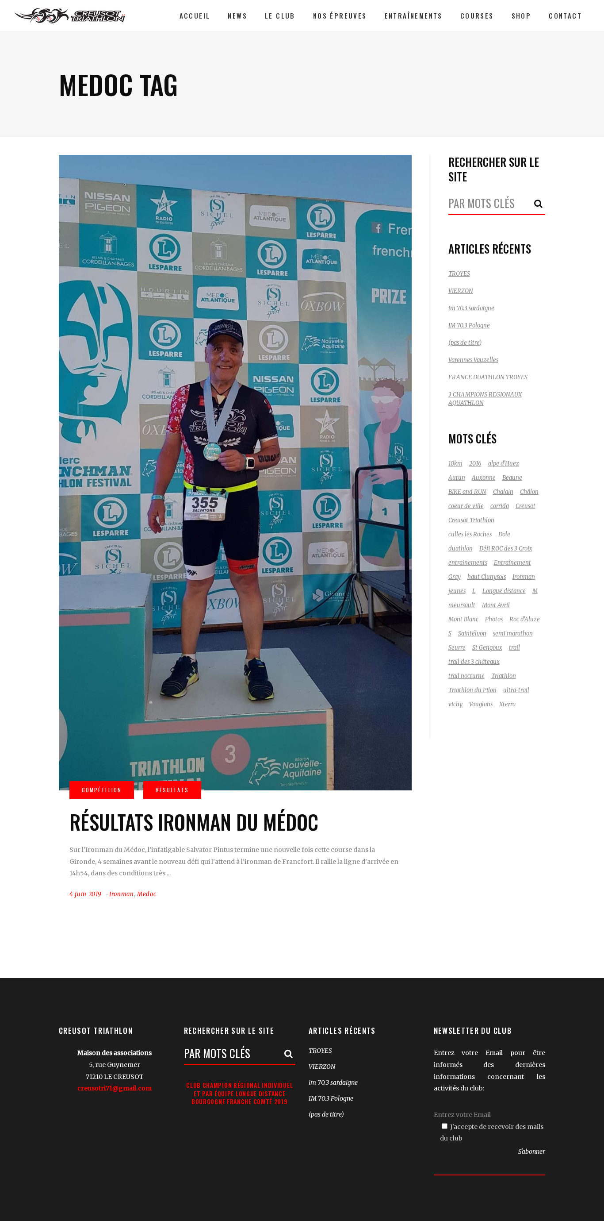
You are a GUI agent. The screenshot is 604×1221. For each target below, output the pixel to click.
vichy (455, 704)
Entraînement (512, 562)
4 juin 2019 (85, 894)
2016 (475, 463)
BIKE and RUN (467, 492)
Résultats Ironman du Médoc (193, 821)
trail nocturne (466, 676)
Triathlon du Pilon (472, 690)
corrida (499, 506)
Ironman (121, 894)
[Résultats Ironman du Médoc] (235, 472)
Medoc (146, 894)
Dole (504, 534)
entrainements (467, 562)
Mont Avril (496, 605)
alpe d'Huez (503, 463)
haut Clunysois (486, 577)
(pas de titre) (465, 343)
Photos (494, 619)
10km (455, 463)
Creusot (525, 506)
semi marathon (513, 633)
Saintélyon (472, 633)
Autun (456, 477)
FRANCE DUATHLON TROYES (488, 377)
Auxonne (484, 477)
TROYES (459, 273)
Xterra (507, 704)
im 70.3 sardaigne (471, 308)
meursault (461, 605)
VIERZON (460, 291)
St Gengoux (487, 647)
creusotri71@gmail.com (114, 1088)
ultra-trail (516, 690)
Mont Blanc (463, 619)
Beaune (512, 477)
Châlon (529, 492)
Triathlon (503, 676)
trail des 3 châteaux (474, 662)
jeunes (457, 591)
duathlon (460, 548)
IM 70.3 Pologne (469, 325)
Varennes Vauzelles (473, 360)
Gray (454, 577)
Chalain (503, 492)
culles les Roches (470, 534)
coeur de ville (466, 506)
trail (514, 647)
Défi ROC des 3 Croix (505, 548)
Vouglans (481, 704)
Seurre (457, 647)
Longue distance (504, 591)
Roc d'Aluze (524, 619)
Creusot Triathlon (471, 520)
